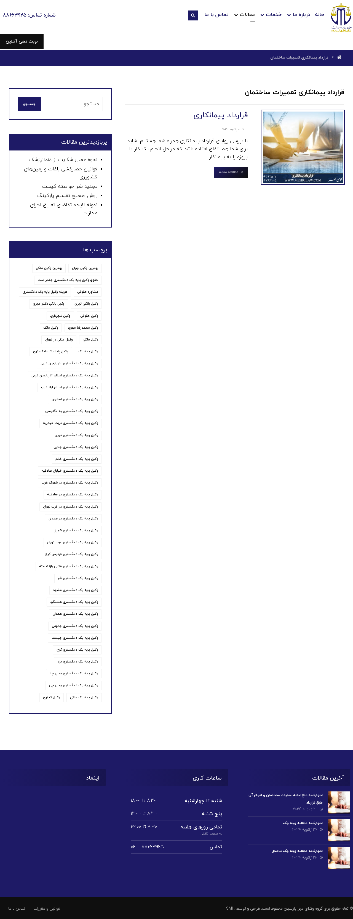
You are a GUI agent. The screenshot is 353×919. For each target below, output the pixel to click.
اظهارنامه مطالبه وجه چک (303, 823)
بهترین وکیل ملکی (49, 268)
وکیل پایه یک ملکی (84, 697)
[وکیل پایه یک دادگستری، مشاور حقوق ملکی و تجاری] (341, 17)
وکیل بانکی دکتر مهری (49, 304)
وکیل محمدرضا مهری (83, 328)
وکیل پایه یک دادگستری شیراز (76, 530)
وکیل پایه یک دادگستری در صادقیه (72, 494)
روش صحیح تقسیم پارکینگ (67, 195)
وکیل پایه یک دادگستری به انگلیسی (71, 411)
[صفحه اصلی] (339, 57)
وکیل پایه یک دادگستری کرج (77, 650)
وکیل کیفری (51, 697)
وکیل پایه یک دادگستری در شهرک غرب (69, 482)
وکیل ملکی (90, 339)
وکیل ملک (50, 328)
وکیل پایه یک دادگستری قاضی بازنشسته (68, 566)
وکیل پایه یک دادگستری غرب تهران (72, 542)
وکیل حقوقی (89, 316)
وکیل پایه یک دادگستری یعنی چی (73, 685)
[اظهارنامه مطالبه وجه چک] (339, 830)
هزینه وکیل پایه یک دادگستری (45, 292)
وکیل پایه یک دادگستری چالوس (75, 626)
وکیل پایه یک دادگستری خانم (76, 459)
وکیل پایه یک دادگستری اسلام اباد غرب (69, 387)
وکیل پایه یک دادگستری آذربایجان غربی (69, 363)
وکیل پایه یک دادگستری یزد (78, 661)
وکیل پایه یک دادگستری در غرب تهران (70, 507)
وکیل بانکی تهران (86, 304)
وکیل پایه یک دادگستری (50, 351)
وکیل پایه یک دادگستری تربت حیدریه (70, 423)
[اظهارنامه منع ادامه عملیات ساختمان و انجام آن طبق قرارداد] (339, 802)
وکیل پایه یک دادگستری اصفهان (75, 399)
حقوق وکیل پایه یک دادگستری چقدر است (68, 280)
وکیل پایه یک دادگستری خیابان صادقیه (69, 471)
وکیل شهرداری (60, 316)
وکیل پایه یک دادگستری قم (78, 578)
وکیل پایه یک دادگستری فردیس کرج (71, 554)
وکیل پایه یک (88, 351)
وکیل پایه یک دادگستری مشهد (75, 590)
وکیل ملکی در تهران (59, 339)
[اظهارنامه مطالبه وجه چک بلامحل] (339, 858)
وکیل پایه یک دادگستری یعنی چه (74, 673)
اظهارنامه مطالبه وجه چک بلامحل (297, 851)
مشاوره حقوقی (87, 292)
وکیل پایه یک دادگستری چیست (75, 638)
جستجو (29, 104)
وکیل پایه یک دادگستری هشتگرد (74, 602)
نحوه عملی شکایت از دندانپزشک (63, 159)
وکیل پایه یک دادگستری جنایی (76, 447)
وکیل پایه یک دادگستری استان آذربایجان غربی (64, 375)
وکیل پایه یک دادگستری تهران (76, 435)
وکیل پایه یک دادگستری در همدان (73, 518)
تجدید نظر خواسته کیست (69, 186)
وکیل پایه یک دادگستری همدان (75, 614)
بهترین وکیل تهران (85, 268)
